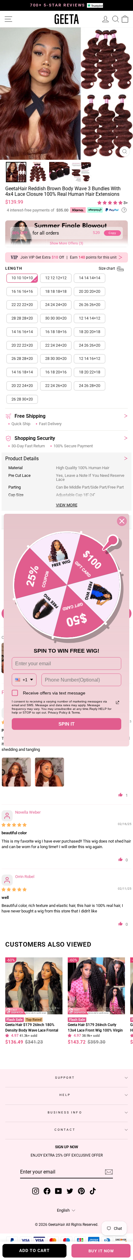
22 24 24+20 (55, 345)
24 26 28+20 (89, 385)
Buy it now (101, 1251)
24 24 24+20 (55, 304)
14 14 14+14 (89, 278)
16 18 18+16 (55, 331)
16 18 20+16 (55, 372)
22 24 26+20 (55, 385)
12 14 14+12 (89, 318)
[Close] (121, 520)
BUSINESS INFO (65, 1112)
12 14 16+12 (89, 358)
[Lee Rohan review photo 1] (16, 772)
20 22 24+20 (22, 385)
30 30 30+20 (55, 318)
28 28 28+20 (22, 318)
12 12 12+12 (55, 278)
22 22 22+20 (22, 304)
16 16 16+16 (22, 291)
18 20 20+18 (89, 331)
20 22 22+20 (22, 345)
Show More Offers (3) (66, 243)
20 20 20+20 (89, 291)
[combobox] (24, 680)
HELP (65, 1095)
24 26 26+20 (89, 345)
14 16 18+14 (22, 372)
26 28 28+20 (22, 358)
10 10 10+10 (22, 278)
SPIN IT (66, 724)
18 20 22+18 (89, 372)
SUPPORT (65, 1078)
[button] (110, 202)
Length (60, 269)
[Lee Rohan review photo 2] (49, 772)
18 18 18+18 (55, 291)
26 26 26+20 (89, 304)
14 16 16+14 (22, 331)
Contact (65, 1130)
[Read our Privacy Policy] (117, 702)
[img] (14, 825)
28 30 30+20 (55, 358)
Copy (112, 233)
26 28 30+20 (22, 399)
